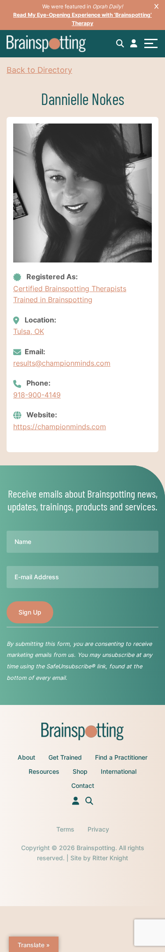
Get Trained (65, 757)
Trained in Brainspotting (52, 299)
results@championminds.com (61, 363)
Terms (65, 829)
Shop (80, 771)
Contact (82, 785)
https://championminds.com (59, 426)
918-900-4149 (37, 394)
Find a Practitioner (121, 757)
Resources (44, 771)
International (118, 771)
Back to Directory (39, 70)
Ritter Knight (110, 858)
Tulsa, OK (28, 331)
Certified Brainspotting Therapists (69, 288)
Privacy (98, 829)
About (26, 757)
